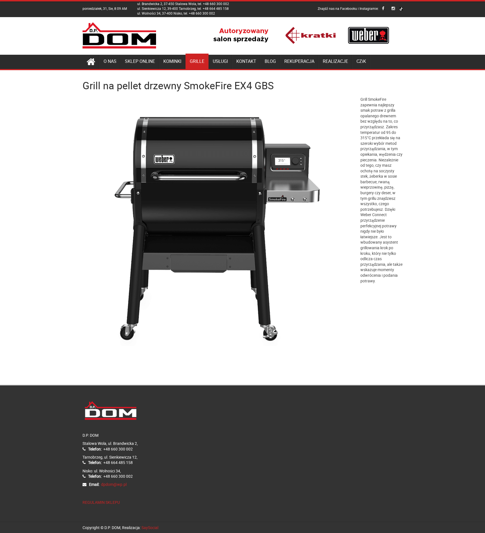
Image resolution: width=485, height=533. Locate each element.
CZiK (361, 61)
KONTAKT (246, 61)
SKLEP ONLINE (140, 61)
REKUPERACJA (299, 61)
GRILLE (197, 61)
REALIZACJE (335, 61)
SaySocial (149, 527)
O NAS (110, 61)
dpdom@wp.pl (114, 484)
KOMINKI (172, 61)
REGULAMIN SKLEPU (101, 502)
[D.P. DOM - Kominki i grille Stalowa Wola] (119, 35)
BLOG (270, 61)
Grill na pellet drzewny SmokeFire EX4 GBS (178, 85)
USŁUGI (220, 61)
